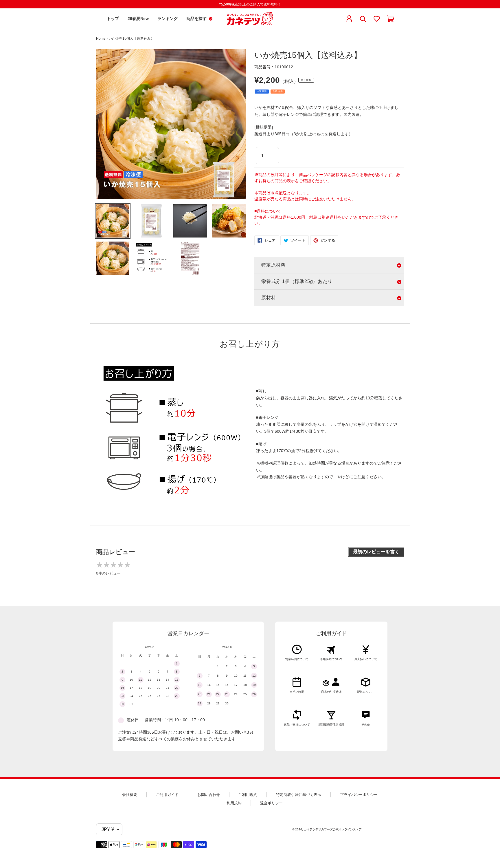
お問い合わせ (208, 794)
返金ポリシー (271, 803)
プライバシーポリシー (359, 794)
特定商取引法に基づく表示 (298, 794)
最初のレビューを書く (376, 551)
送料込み (278, 91)
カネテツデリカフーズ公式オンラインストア (333, 829)
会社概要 (129, 794)
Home (101, 38)
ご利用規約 (247, 794)
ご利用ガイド (167, 794)
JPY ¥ (108, 829)
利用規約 (234, 803)
